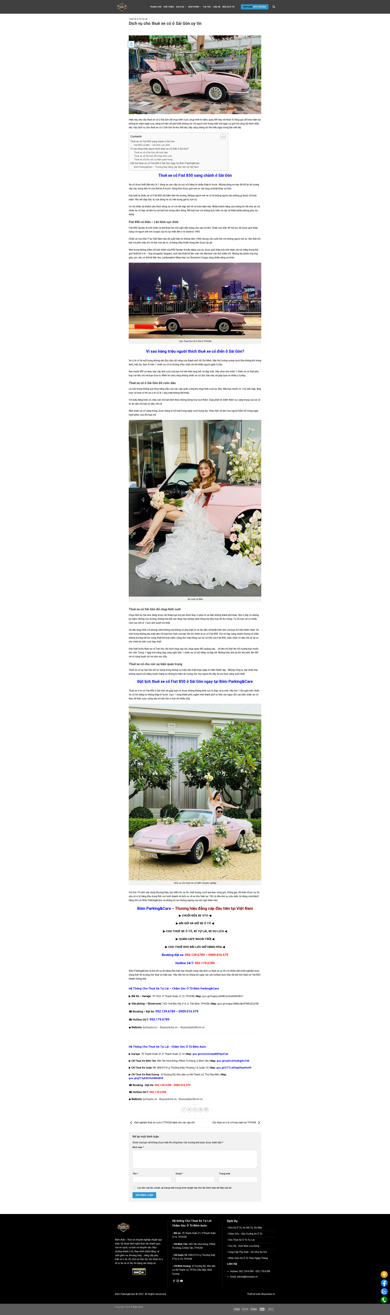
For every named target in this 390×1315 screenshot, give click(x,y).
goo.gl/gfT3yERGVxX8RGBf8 (146, 1078)
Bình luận (138, 1147)
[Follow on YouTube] (181, 1281)
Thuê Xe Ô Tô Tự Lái (138, 19)
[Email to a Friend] (195, 1109)
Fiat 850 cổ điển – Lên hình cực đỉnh (152, 145)
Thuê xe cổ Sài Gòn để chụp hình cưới (153, 156)
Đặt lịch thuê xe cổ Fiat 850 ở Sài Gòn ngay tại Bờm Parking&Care (165, 163)
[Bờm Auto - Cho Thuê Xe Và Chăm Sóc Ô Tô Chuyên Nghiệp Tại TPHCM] (130, 7)
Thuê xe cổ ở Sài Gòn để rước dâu (151, 152)
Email (179, 1173)
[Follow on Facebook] (174, 1281)
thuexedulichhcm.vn (192, 1027)
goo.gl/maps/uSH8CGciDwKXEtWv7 (222, 996)
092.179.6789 (205, 963)
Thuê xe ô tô (135, 690)
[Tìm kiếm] (274, 7)
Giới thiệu (168, 7)
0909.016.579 (218, 955)
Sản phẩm (193, 7)
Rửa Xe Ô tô (228, 7)
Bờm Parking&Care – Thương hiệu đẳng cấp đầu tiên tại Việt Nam (166, 167)
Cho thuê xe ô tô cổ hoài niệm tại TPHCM (234, 1122)
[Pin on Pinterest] (200, 1109)
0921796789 (259, 7)
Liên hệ (216, 7)
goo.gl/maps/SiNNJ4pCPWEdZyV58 (238, 1003)
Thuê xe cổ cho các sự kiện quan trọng (153, 159)
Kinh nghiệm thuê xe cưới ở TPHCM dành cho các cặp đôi (164, 1122)
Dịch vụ (180, 7)
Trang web (224, 1173)
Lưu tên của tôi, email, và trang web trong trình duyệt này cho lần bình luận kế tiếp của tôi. (184, 1188)
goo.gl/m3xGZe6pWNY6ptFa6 (210, 1053)
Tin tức (207, 7)
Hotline (248, 7)
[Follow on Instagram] (178, 1281)
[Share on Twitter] (189, 1109)
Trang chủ (155, 7)
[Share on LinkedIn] (206, 1109)
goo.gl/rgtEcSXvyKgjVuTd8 (233, 1060)
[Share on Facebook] (184, 1109)
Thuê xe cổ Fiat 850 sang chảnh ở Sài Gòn (152, 141)
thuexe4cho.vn (168, 1027)
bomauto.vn (150, 1027)
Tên (135, 1173)
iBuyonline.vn (268, 1294)
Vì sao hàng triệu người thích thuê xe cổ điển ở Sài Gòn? (159, 148)
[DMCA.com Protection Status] (139, 1271)
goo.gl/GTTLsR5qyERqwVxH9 (233, 1067)
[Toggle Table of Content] (221, 137)
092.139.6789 (195, 955)
